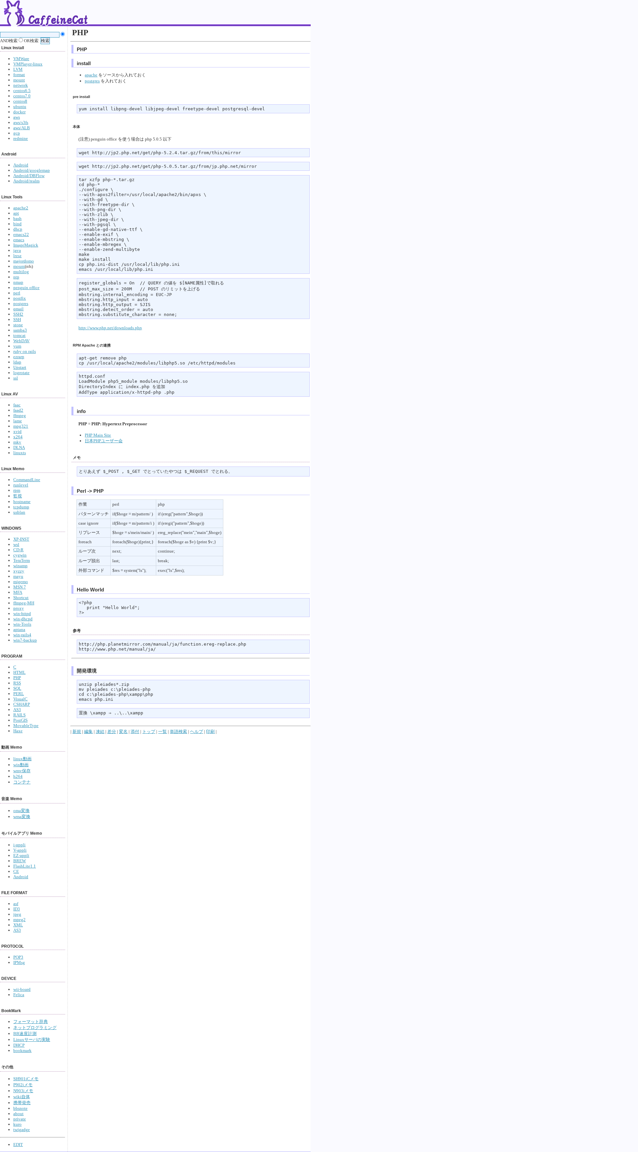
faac (17, 404)
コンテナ (22, 782)
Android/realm (26, 180)
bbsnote (20, 1108)
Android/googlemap (31, 170)
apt (16, 213)
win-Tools (22, 624)
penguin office (26, 287)
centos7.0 (22, 95)
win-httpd (22, 613)
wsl (16, 544)
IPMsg (19, 962)
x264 (18, 436)
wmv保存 (22, 770)
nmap (18, 282)
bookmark (22, 1050)
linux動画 (22, 758)
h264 (18, 776)
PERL (18, 693)
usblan (19, 512)
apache (91, 74)
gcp (16, 133)
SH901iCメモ (26, 1078)
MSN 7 (19, 586)
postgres (20, 303)
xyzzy (18, 571)
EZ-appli (21, 855)
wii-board (22, 989)
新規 (76, 731)
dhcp (17, 229)
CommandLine (26, 479)
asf (15, 903)
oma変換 (21, 810)
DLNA (19, 447)
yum (17, 346)
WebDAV (21, 340)
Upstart (19, 367)
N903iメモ (23, 1090)
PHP (17, 677)
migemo (20, 581)
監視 (17, 495)
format (19, 74)
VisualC (20, 698)
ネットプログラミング (34, 1027)
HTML (19, 672)
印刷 (210, 731)
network (20, 85)
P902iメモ (23, 1084)
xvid (17, 431)
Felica (18, 994)
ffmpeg (19, 415)
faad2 (18, 410)
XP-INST (21, 539)
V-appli (20, 850)
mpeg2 (19, 919)
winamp (20, 565)
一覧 (162, 731)
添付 (135, 731)
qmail (18, 308)
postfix (19, 298)
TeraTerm (21, 560)
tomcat (19, 335)
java (17, 250)
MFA (17, 592)
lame (17, 420)
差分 (111, 731)
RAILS (19, 714)
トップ (148, 731)
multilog (21, 271)
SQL (17, 688)
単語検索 (178, 731)
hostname (22, 501)
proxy (18, 608)
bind (17, 223)
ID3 (16, 908)
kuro (17, 1124)
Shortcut (21, 597)
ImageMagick (25, 245)
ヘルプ (196, 731)
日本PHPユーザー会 (104, 440)
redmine (20, 138)
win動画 (21, 764)
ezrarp (18, 356)
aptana (19, 629)
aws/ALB (21, 127)
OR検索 (31, 40)
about (18, 1113)
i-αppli (19, 844)
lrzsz (17, 255)
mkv (17, 442)
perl (16, 292)
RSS (17, 683)
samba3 (20, 330)
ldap (17, 362)
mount (19, 79)
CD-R (18, 549)
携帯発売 (22, 1102)
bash (17, 218)
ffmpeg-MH (23, 602)
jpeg (17, 914)
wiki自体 (21, 1096)
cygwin (20, 555)
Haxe (18, 730)
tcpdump (21, 506)
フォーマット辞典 (30, 1021)
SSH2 (18, 314)
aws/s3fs (20, 122)
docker (19, 111)
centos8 (20, 101)
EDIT (18, 1144)
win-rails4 (22, 634)
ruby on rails (24, 351)
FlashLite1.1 (24, 866)
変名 (123, 731)
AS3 (17, 709)
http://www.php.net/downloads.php (110, 327)
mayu (18, 576)
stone (18, 324)
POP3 (18, 957)
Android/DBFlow (29, 175)
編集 (88, 731)
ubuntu (19, 106)
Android (20, 164)
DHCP (19, 1045)
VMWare (21, 58)
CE (16, 871)
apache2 (20, 207)
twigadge (21, 1129)
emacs (18, 239)
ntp (16, 276)
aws (16, 117)
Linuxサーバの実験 (31, 1039)
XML (18, 924)
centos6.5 (22, 90)
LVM (18, 69)
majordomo (23, 261)
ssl (15, 377)
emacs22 (21, 234)
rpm (16, 490)
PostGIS (20, 720)
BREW (19, 860)
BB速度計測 (25, 1033)
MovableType (26, 725)
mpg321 (20, 426)
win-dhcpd (23, 618)
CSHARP (21, 704)
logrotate (21, 372)
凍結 (100, 731)
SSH (17, 319)
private (19, 1118)
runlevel (20, 484)
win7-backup (25, 640)
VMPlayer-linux (28, 63)
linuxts (19, 452)
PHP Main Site (98, 435)
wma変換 (21, 816)
